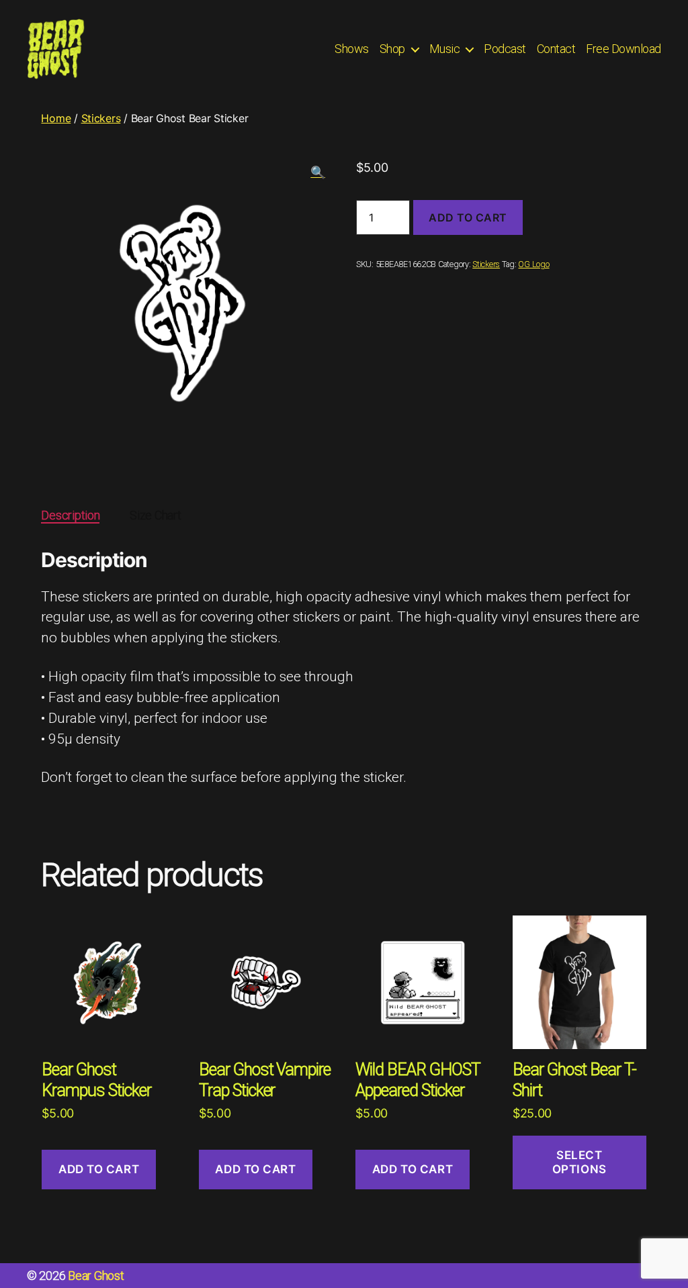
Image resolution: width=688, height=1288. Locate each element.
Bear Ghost (96, 1276)
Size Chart (155, 515)
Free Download (623, 49)
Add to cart (468, 217)
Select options (579, 1162)
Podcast (505, 49)
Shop (392, 49)
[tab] (70, 515)
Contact (556, 49)
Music (444, 49)
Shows (352, 49)
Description (70, 515)
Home (56, 118)
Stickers (101, 118)
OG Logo (533, 264)
